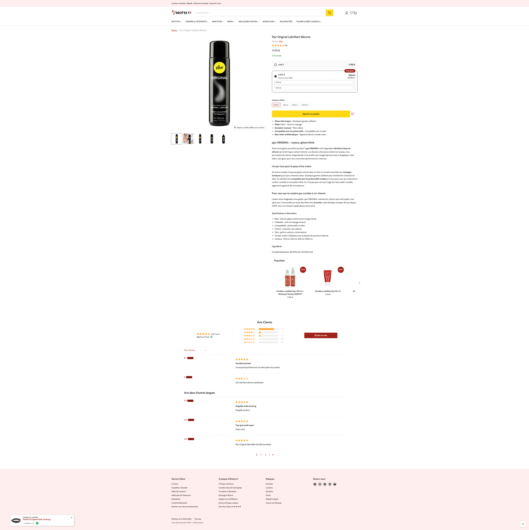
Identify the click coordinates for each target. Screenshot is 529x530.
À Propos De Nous (226, 484)
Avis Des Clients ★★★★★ (230, 506)
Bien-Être (217, 21)
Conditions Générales (227, 491)
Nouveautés (286, 21)
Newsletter (176, 499)
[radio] (314, 64)
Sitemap (198, 519)
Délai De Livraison (179, 491)
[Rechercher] (329, 13)
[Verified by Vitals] (37, 523)
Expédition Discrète (179, 487)
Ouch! (268, 495)
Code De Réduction (179, 503)
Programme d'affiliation (228, 499)
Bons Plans (269, 21)
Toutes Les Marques (274, 503)
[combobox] (314, 82)
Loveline (269, 487)
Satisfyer (269, 491)
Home (174, 30)
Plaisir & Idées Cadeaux (308, 21)
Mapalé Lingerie (272, 499)
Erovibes (269, 484)
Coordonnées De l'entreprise (230, 487)
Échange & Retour (226, 495)
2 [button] (261, 454)
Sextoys (176, 21)
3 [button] (265, 454)
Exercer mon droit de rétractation (185, 506)
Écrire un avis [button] (321, 335)
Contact (175, 484)
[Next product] (359, 282)
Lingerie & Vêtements (196, 21)
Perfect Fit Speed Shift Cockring (36, 519)
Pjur (281, 41)
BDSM (230, 21)
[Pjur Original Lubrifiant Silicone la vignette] (176, 138)
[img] (242, 359)
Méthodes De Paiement (181, 495)
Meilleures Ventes (247, 21)
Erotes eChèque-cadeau (228, 503)
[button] (278, 45)
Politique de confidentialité (182, 519)
